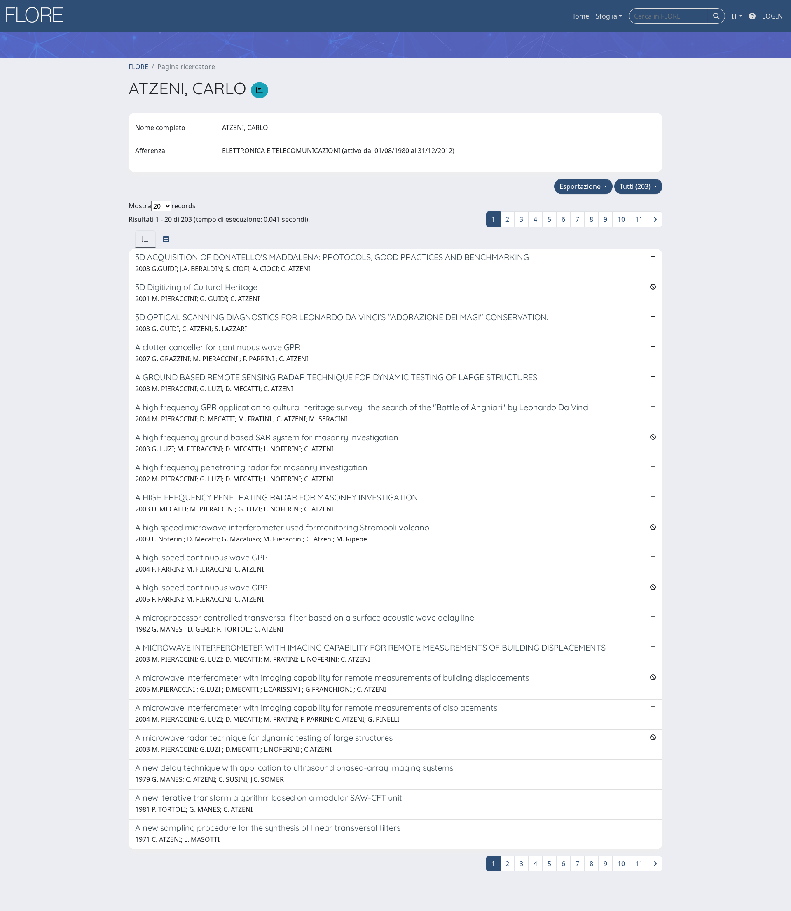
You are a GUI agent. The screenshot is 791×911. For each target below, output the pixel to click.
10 (621, 219)
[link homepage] (37, 16)
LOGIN (772, 16)
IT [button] (734, 16)
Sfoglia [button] (606, 16)
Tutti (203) (636, 186)
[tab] (145, 239)
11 (639, 219)
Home (579, 16)
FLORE (138, 66)
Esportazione (580, 186)
